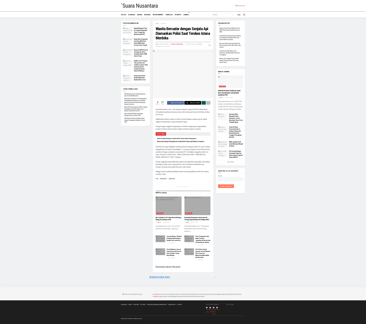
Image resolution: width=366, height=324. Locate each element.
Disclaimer (124, 304)
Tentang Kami (172, 304)
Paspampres (163, 178)
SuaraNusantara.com (159, 294)
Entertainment (158, 15)
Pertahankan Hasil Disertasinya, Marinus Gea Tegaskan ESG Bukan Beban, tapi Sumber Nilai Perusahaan (230, 37)
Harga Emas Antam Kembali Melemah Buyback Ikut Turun (140, 78)
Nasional (147, 15)
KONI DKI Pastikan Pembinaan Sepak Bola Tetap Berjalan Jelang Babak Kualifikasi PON (229, 93)
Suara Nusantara (177, 44)
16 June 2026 (170, 257)
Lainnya (186, 15)
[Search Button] (231, 14)
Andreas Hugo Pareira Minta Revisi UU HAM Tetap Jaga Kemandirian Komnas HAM (229, 30)
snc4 (187, 222)
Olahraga (131, 15)
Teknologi (169, 15)
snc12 (159, 222)
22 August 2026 (229, 97)
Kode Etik (136, 304)
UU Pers (179, 304)
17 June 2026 (170, 243)
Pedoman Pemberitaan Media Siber (156, 304)
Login (239, 14)
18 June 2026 (194, 222)
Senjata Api (172, 178)
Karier (130, 304)
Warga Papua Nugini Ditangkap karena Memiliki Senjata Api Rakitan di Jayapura (180, 141)
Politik (123, 15)
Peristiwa (163, 23)
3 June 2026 (199, 259)
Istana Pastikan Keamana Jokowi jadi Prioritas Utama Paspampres (176, 138)
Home (157, 23)
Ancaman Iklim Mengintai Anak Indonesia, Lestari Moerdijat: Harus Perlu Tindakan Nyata (236, 118)
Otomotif (178, 15)
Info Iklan (142, 304)
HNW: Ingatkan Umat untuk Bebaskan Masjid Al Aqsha (236, 144)
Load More (230, 162)
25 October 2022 (189, 44)
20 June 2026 (166, 222)
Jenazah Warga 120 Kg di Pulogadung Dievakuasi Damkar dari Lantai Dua (174, 238)
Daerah (139, 15)
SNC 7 (221, 97)
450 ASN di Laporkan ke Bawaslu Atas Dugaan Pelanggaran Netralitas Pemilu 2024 (134, 120)
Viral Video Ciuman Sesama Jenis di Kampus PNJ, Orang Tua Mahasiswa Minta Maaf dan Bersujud (202, 253)
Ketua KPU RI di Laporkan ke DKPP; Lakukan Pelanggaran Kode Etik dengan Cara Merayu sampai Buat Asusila (135, 108)
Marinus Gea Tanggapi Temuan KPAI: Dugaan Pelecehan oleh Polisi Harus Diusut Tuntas (229, 60)
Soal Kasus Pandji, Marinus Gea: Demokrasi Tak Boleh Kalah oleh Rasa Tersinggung (229, 52)
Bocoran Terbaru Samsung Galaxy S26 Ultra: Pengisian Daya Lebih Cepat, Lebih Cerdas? (230, 45)
